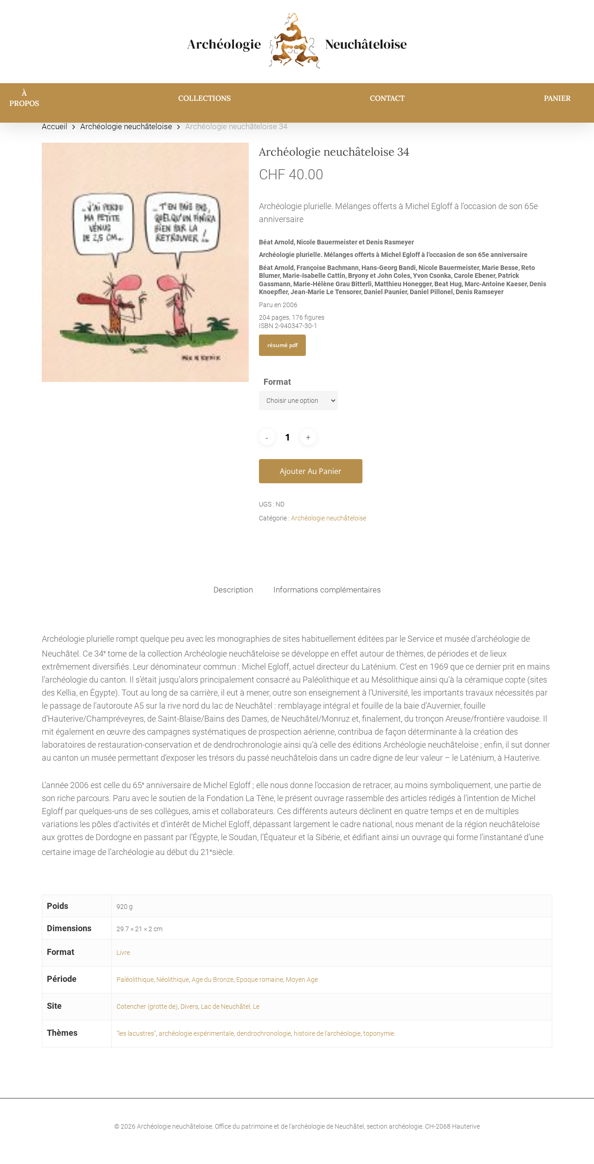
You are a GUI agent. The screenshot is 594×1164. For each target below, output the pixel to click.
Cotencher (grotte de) (147, 1006)
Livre (123, 952)
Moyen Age (302, 979)
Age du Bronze (212, 979)
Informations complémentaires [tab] (327, 589)
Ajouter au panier (311, 471)
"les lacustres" (136, 1033)
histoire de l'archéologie (327, 1033)
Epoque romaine (259, 979)
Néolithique (172, 979)
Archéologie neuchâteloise (126, 126)
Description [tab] (233, 589)
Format (277, 382)
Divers (189, 1006)
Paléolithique (135, 979)
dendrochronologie (264, 1033)
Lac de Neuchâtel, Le (230, 1006)
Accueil (54, 126)
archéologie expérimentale (196, 1033)
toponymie (378, 1033)
